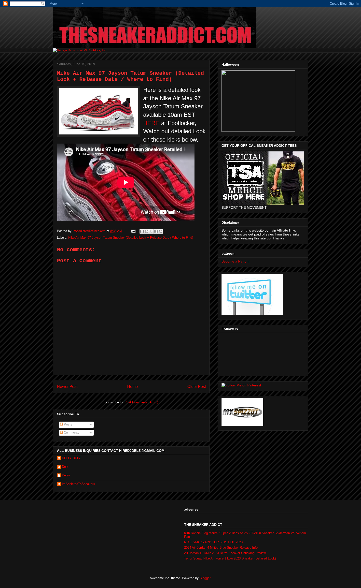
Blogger (205, 578)
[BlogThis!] (146, 231)
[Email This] (141, 231)
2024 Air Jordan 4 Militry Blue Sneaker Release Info (221, 547)
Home (132, 386)
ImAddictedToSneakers (78, 484)
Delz (65, 467)
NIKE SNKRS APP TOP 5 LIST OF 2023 (213, 542)
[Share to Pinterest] (160, 231)
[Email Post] (133, 231)
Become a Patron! (236, 261)
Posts (67, 424)
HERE (151, 123)
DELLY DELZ (71, 458)
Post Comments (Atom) (141, 402)
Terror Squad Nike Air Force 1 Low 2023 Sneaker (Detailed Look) (230, 558)
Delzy (66, 475)
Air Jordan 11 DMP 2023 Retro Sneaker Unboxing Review (225, 553)
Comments (71, 432)
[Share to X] (151, 231)
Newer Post (67, 386)
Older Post (196, 386)
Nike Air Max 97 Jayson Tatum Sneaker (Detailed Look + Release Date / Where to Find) (130, 237)
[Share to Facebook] (155, 231)
